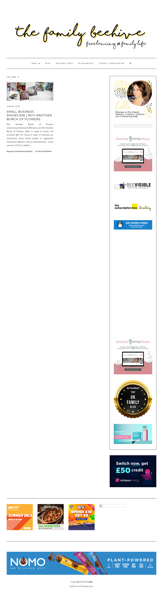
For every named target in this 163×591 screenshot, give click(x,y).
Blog (48, 63)
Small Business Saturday (23, 151)
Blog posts (10, 151)
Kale (90, 582)
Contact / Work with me (111, 63)
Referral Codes (64, 63)
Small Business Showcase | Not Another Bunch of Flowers (29, 115)
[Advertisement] (133, 282)
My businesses (86, 63)
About (35, 63)
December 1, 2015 (13, 106)
